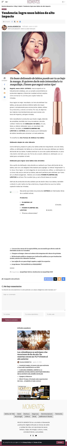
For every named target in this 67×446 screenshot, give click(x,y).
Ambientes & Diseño (45, 416)
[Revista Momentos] (33, 2)
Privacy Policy (27, 442)
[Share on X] (14, 21)
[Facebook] (30, 435)
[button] (60, 442)
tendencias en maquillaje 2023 (43, 272)
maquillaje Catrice (26, 272)
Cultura (27, 416)
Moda (34, 416)
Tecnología (18, 416)
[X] (33, 435)
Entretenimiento (47, 414)
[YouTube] (36, 435)
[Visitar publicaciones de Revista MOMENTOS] (4, 27)
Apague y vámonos (25, 376)
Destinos (20, 349)
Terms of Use (38, 442)
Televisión (58, 414)
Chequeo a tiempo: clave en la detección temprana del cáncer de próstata (36, 253)
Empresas (35, 414)
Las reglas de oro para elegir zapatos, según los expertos (31, 261)
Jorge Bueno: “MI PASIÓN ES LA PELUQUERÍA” (27, 264)
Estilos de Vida (10, 414)
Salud (4, 9)
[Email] (17, 21)
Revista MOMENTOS (14, 26)
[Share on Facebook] (12, 21)
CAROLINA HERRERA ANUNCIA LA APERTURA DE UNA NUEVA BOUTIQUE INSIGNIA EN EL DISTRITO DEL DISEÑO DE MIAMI (33, 372)
